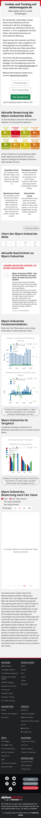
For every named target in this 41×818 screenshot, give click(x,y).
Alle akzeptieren (20, 96)
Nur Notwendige (20, 89)
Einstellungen (20, 82)
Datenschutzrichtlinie (18, 75)
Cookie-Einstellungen (26, 66)
